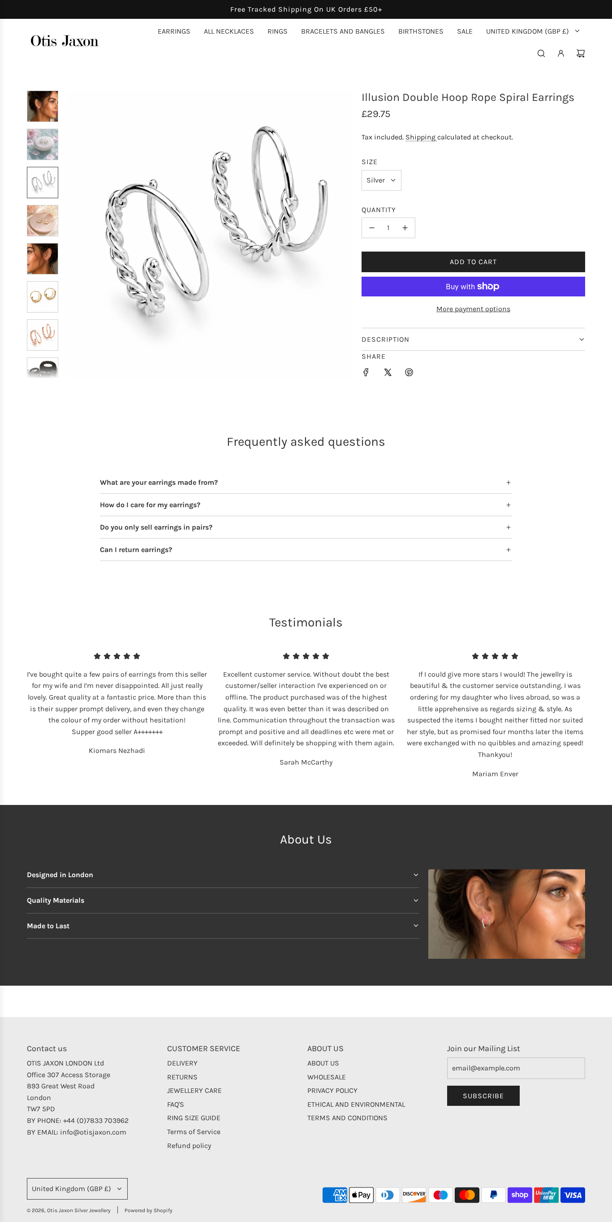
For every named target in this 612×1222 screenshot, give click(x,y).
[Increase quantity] (405, 228)
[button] (72, 234)
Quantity (379, 209)
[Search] (541, 53)
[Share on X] (387, 374)
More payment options (473, 308)
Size (370, 161)
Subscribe (483, 1096)
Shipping (421, 137)
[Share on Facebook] (366, 374)
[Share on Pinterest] (409, 374)
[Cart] (580, 53)
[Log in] (561, 53)
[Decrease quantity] (372, 228)
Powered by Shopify (148, 1210)
